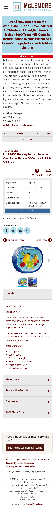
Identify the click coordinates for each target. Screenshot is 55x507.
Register (26, 459)
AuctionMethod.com (34, 504)
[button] (49, 246)
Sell (34, 459)
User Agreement (14, 466)
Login (17, 459)
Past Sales (30, 466)
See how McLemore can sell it (25, 447)
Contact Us (43, 459)
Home (9, 459)
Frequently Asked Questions (20, 463)
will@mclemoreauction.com (18, 125)
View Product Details (15, 306)
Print (48, 174)
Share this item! (10, 225)
